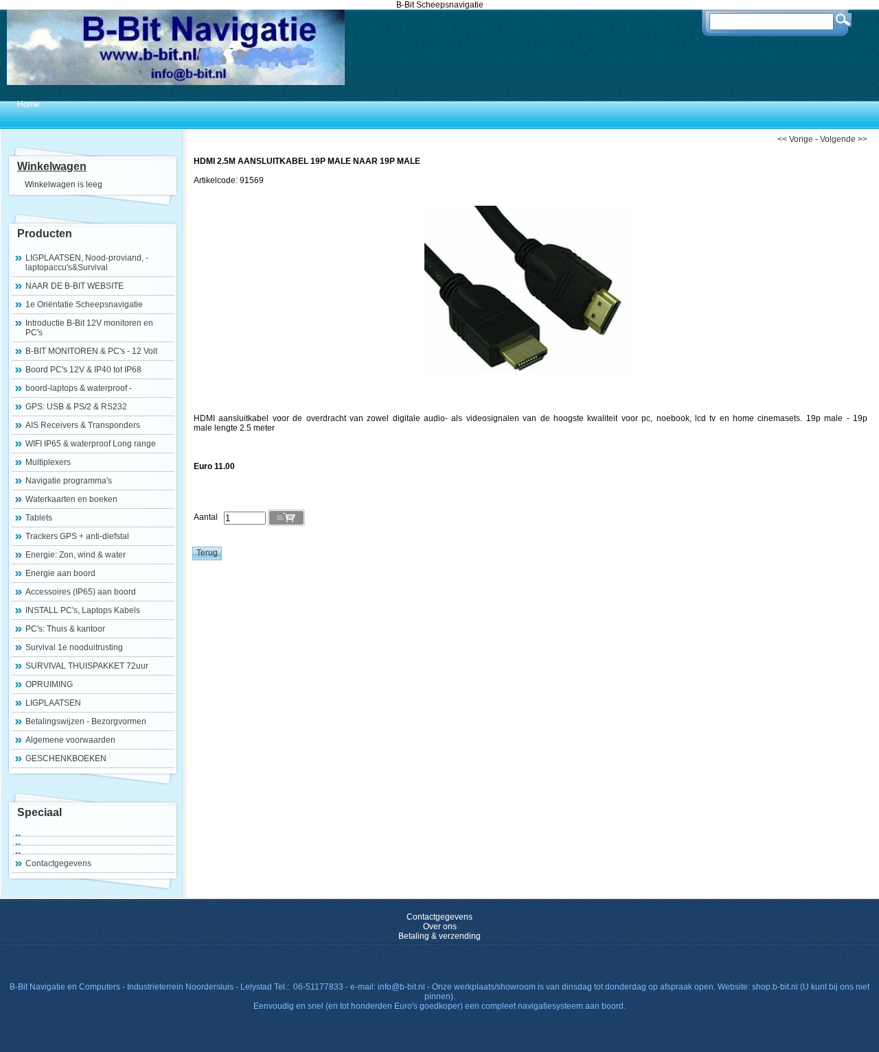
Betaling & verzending (439, 936)
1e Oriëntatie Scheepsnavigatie (84, 304)
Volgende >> (843, 139)
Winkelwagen (52, 166)
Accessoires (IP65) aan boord (80, 592)
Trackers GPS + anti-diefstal (77, 536)
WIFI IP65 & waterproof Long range (90, 444)
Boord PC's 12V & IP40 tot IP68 (83, 369)
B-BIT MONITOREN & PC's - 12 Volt (91, 351)
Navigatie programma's (68, 481)
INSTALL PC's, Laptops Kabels (82, 610)
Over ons (440, 926)
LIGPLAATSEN (53, 703)
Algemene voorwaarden (70, 740)
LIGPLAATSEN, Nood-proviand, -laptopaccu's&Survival (86, 262)
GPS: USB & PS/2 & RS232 (76, 406)
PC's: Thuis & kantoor (65, 629)
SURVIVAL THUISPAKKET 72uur (86, 666)
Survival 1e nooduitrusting (74, 647)
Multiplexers (48, 462)
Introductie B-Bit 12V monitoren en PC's (89, 327)
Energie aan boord (60, 573)
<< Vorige (795, 139)
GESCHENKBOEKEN (65, 758)
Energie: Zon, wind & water (75, 555)
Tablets (38, 518)
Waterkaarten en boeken (71, 499)
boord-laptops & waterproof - (78, 388)
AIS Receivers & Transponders (82, 425)
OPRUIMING (49, 684)
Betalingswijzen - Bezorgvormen (85, 721)
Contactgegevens (58, 863)
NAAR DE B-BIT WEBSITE (74, 286)
